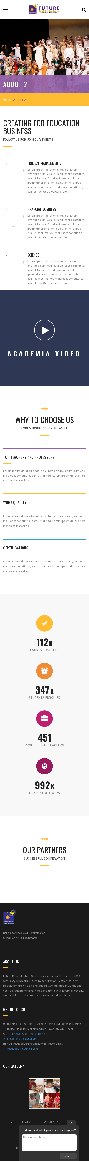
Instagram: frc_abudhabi (21, 1038)
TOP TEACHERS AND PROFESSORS (29, 457)
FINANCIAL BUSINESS (41, 209)
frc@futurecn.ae (37, 1033)
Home (10, 1122)
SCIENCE (33, 255)
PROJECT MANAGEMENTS (44, 163)
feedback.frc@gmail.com (22, 1048)
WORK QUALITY (15, 502)
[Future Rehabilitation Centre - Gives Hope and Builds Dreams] (44, 9)
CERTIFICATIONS (15, 547)
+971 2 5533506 (16, 1033)
